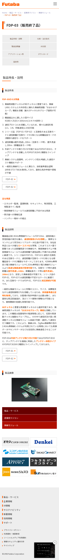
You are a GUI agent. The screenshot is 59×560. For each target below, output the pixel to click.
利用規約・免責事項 (11, 534)
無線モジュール (45, 12)
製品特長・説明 (16, 38)
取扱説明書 (16, 46)
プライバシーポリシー (12, 530)
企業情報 (8, 501)
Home (4, 12)
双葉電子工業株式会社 (10, 4)
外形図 (43, 46)
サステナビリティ (12, 509)
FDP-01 (9, 179)
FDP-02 (9, 186)
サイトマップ (9, 545)
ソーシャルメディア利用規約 (15, 537)
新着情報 (8, 514)
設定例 (15, 61)
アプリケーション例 (16, 54)
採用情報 (8, 518)
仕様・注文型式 (43, 38)
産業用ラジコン (30, 12)
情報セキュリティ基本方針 (14, 541)
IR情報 (7, 505)
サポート (8, 522)
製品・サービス (15, 12)
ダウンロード (43, 54)
